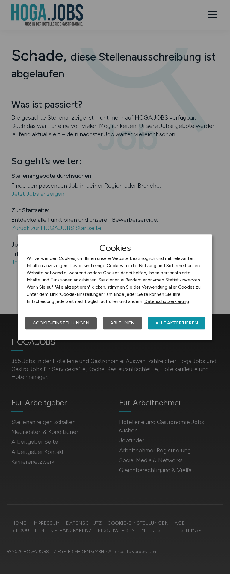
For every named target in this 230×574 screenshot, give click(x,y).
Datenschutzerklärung (166, 301)
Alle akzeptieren (176, 323)
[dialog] (115, 287)
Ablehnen (122, 323)
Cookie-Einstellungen (61, 323)
